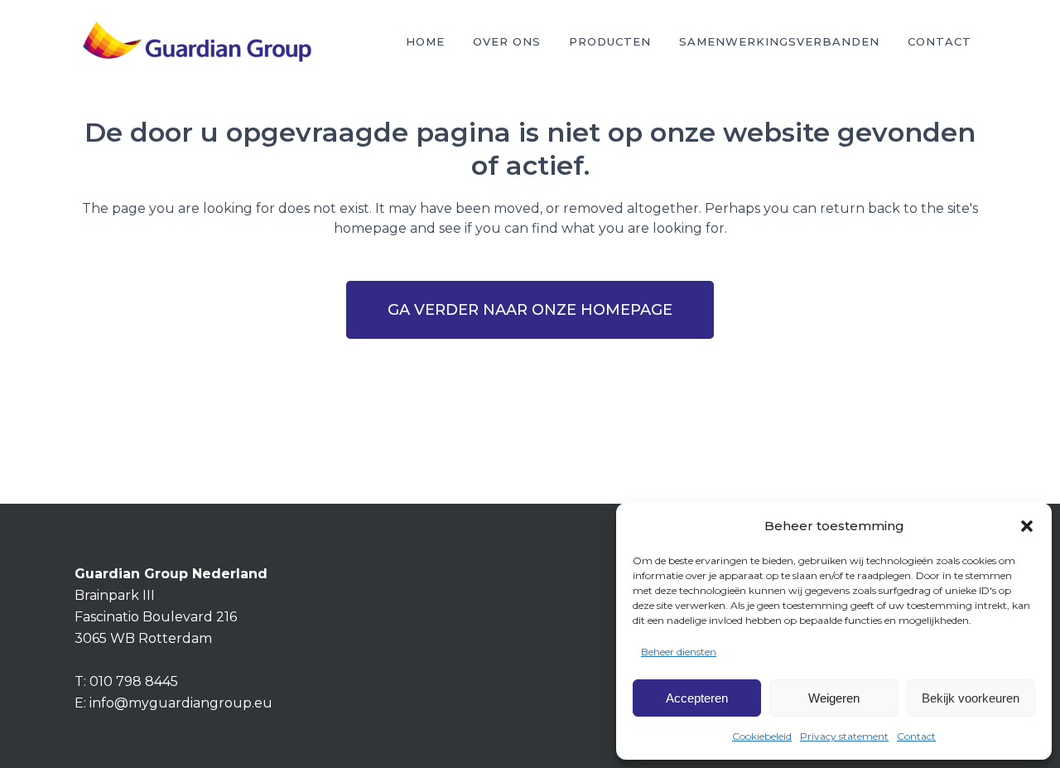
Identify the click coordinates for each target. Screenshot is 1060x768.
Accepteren (697, 698)
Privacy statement (844, 736)
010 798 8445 (133, 681)
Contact (916, 736)
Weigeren (834, 698)
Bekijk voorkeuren (970, 698)
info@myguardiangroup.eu (180, 703)
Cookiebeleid (762, 736)
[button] (1027, 526)
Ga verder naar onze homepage (530, 310)
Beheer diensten (678, 651)
